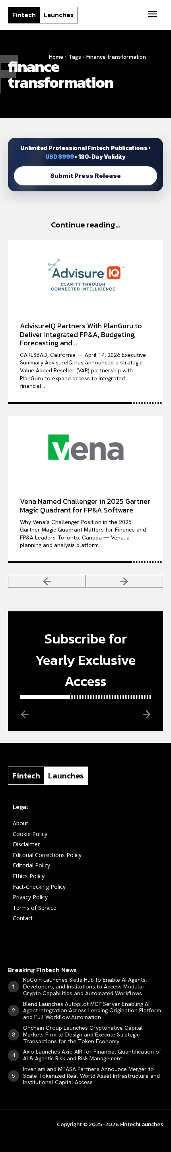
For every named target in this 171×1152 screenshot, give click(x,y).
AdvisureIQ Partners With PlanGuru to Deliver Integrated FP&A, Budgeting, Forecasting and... (81, 334)
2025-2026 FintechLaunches (126, 1124)
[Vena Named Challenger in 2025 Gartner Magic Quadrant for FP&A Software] (85, 450)
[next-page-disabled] (124, 581)
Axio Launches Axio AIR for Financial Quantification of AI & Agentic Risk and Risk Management (92, 1055)
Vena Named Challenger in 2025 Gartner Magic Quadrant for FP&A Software (85, 505)
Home (56, 56)
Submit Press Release (85, 175)
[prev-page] (47, 581)
